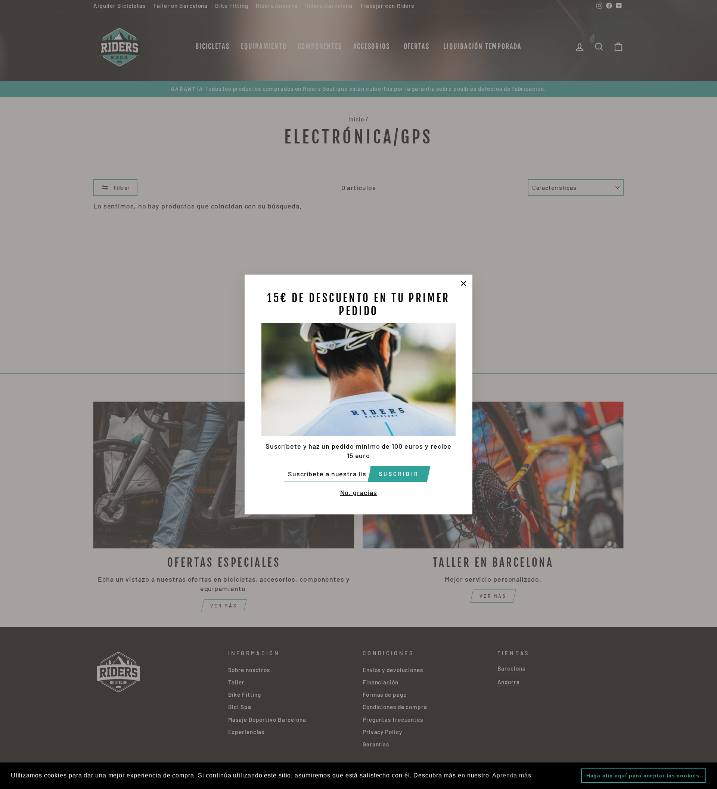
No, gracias (358, 492)
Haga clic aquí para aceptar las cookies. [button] (643, 776)
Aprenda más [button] (511, 775)
